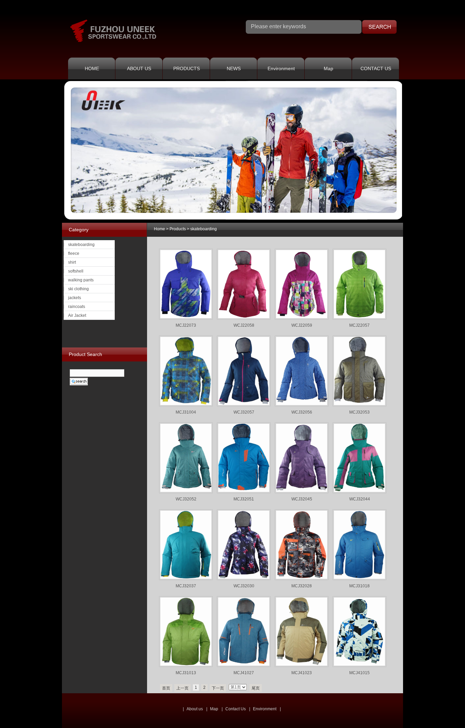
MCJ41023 (301, 672)
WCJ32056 (301, 412)
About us (195, 709)
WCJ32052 (186, 499)
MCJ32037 (186, 586)
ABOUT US (139, 68)
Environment (281, 68)
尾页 (256, 688)
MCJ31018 (359, 586)
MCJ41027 (244, 672)
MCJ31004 (186, 412)
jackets (74, 297)
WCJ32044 (359, 499)
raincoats (76, 306)
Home (159, 229)
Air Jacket (77, 315)
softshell (75, 271)
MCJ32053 (359, 412)
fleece (73, 253)
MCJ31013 (186, 672)
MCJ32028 (301, 586)
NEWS (234, 68)
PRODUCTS (186, 68)
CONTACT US (375, 68)
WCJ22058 (244, 325)
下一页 (218, 688)
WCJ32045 (301, 499)
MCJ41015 (359, 672)
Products (178, 229)
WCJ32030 (244, 586)
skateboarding (203, 229)
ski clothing (78, 288)
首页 (166, 688)
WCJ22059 (301, 325)
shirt (72, 262)
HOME (92, 68)
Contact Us (235, 709)
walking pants (81, 280)
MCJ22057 (359, 325)
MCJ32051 (244, 499)
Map (328, 68)
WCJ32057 (244, 412)
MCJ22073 (186, 325)
